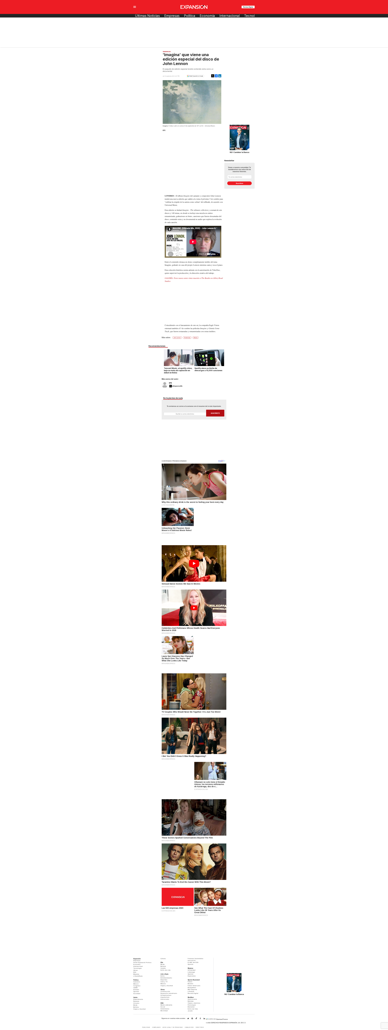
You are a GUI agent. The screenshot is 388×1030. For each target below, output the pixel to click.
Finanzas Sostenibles (195, 958)
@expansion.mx (196, 1018)
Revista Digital (248, 7)
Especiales (192, 976)
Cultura (163, 958)
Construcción (165, 991)
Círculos (136, 1003)
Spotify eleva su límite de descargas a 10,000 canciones (208, 369)
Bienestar (191, 1007)
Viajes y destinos (194, 1003)
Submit (215, 413)
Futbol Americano (194, 985)
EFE (170, 383)
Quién (135, 997)
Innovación (192, 960)
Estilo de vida (166, 970)
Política (189, 15)
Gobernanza (165, 1009)
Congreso (136, 986)
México (136, 984)
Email (185, 413)
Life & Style (164, 974)
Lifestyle (191, 991)
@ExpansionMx (177, 386)
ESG (134, 972)
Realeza (136, 1001)
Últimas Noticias (147, 15)
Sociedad (136, 993)
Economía (207, 15)
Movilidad (164, 1011)
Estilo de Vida (193, 1009)
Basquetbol (192, 987)
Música (196, 337)
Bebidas (191, 1001)
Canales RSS (189, 1027)
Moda (135, 1005)
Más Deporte (192, 989)
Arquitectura (165, 997)
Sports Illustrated (194, 980)
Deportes (164, 980)
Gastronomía (192, 999)
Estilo (163, 976)
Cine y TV (164, 981)
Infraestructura (166, 995)
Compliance (156, 1027)
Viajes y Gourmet (139, 1009)
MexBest (191, 997)
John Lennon (177, 337)
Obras (135, 970)
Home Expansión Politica (142, 962)
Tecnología (252, 15)
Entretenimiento (166, 978)
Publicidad (146, 1027)
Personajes (192, 1005)
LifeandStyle (138, 976)
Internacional (229, 15)
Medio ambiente (166, 1005)
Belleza (136, 1007)
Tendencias (167, 51)
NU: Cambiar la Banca (239, 152)
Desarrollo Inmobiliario (169, 993)
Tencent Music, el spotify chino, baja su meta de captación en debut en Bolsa (178, 370)
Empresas (172, 15)
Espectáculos (138, 999)
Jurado (190, 1011)
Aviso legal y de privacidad (173, 1027)
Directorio (200, 1027)
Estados (136, 989)
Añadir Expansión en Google (196, 76)
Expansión (137, 959)
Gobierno (136, 982)
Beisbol (190, 983)
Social (163, 1007)
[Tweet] (212, 75)
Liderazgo (191, 972)
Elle (162, 962)
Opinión (136, 991)
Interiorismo (165, 999)
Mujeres (136, 974)
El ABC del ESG (193, 962)
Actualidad (191, 970)
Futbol (190, 981)
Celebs (163, 968)
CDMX (135, 987)
